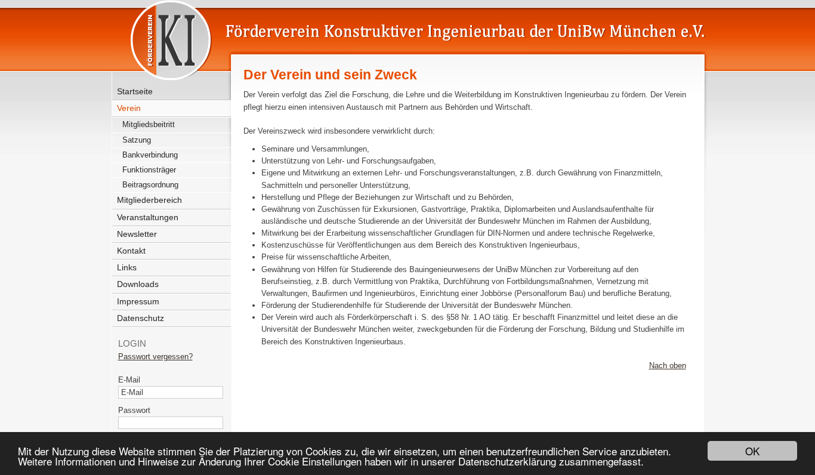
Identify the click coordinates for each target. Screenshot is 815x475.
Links (127, 267)
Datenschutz (140, 318)
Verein (129, 108)
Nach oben (667, 365)
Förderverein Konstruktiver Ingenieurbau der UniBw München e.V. (390, 37)
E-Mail (129, 379)
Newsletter (137, 234)
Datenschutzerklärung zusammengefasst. (551, 461)
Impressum (138, 301)
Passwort (134, 410)
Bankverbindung (150, 154)
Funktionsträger (149, 169)
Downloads (138, 284)
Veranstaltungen (147, 217)
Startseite (135, 91)
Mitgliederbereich (149, 200)
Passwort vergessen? (155, 356)
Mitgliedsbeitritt (148, 124)
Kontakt (131, 250)
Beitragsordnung (150, 184)
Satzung (136, 139)
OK (752, 450)
